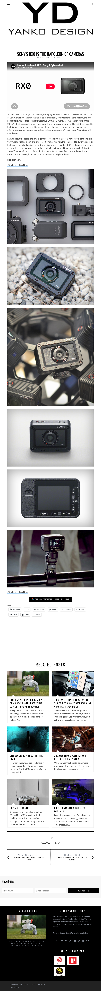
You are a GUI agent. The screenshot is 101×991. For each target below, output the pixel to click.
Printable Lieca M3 (19, 808)
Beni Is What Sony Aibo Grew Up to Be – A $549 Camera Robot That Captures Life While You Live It (27, 703)
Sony (57, 843)
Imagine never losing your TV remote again (29, 857)
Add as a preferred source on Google (52, 599)
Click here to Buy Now (17, 165)
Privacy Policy (82, 933)
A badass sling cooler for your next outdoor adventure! (70, 757)
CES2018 (45, 843)
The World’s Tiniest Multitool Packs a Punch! (72, 857)
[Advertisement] (50, 42)
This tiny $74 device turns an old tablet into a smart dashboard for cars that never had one (72, 703)
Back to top (14, 987)
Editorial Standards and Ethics (64, 933)
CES (11, 117)
